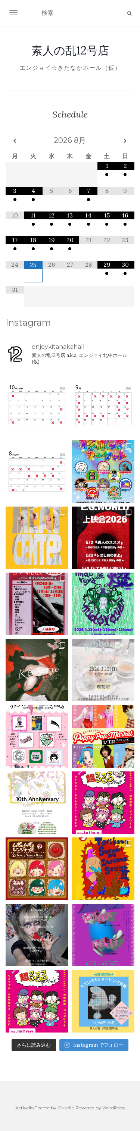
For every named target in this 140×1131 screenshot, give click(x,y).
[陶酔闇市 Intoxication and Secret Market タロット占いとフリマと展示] (103, 935)
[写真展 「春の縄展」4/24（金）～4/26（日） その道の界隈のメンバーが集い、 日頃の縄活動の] (37, 604)
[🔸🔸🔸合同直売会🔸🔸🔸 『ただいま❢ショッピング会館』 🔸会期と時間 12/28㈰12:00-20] (103, 1001)
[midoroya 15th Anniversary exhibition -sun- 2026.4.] (103, 604)
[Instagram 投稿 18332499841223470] (37, 538)
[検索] (129, 13)
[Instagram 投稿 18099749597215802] (103, 405)
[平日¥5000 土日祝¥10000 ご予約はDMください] (37, 471)
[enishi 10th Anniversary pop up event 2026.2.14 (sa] (37, 802)
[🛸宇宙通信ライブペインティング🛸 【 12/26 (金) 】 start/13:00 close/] (37, 935)
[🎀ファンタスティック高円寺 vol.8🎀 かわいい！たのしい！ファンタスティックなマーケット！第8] (37, 736)
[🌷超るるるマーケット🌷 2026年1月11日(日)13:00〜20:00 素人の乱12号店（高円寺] (103, 802)
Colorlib (65, 1107)
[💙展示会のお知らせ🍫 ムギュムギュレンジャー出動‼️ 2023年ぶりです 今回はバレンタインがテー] (37, 868)
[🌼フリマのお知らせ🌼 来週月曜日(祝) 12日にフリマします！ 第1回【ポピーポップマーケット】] (103, 736)
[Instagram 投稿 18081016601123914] (103, 538)
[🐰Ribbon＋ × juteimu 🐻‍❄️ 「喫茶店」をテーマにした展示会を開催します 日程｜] (103, 670)
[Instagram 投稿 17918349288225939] (37, 405)
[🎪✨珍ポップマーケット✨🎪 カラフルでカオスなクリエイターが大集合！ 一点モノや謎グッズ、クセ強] (103, 471)
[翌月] (125, 141)
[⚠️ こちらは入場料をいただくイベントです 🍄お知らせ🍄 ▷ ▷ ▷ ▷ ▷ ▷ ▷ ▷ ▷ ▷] (103, 868)
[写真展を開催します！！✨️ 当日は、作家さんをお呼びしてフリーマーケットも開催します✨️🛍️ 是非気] (37, 670)
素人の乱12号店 (70, 50)
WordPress (113, 1107)
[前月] (15, 141)
